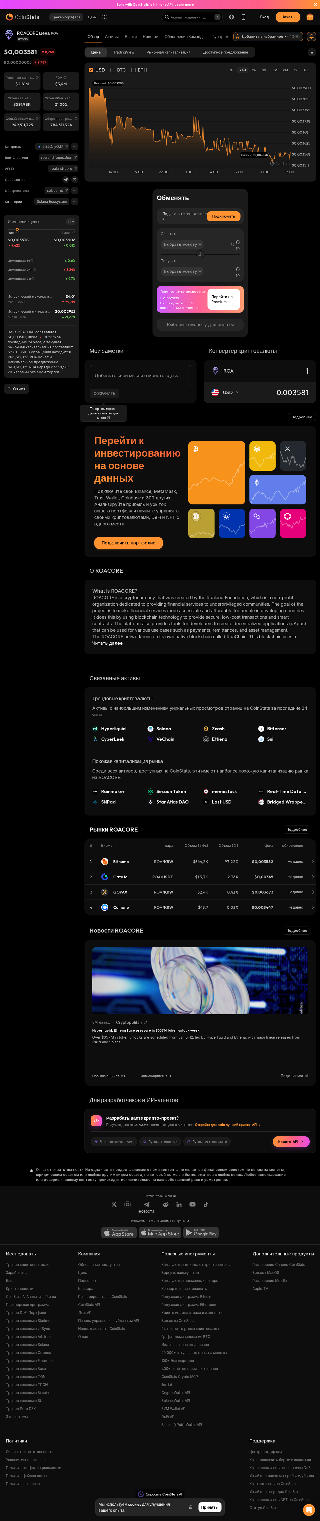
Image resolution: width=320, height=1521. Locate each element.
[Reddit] (165, 1207)
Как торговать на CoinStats (273, 1483)
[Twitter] (74, 179)
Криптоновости (19, 1288)
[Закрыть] (313, 5)
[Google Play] (201, 1232)
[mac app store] (160, 1232)
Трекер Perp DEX (21, 1408)
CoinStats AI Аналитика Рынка (31, 1296)
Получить (169, 261)
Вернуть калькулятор (180, 1272)
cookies (134, 1504)
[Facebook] (206, 1207)
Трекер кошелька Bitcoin (27, 1392)
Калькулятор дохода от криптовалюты (196, 1264)
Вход (264, 17)
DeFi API (168, 1416)
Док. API (85, 1312)
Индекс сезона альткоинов (185, 1344)
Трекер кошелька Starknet (29, 1320)
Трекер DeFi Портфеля (26, 1312)
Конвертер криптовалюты (185, 1288)
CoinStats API (89, 1304)
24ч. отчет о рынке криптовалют (190, 1328)
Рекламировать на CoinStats (102, 1296)
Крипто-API (288, 1141)
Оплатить (169, 234)
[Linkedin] (179, 1207)
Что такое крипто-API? (117, 1142)
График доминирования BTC (186, 1336)
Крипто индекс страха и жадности (192, 1312)
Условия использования (27, 1459)
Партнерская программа (27, 1304)
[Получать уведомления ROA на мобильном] (311, 36)
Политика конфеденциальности (33, 1467)
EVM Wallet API (174, 1408)
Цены (83, 1272)
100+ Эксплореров (178, 1360)
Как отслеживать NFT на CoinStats (279, 1499)
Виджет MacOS (265, 1272)
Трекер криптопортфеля (27, 1264)
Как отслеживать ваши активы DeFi (280, 1467)
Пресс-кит (87, 1280)
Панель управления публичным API (108, 1320)
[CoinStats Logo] (22, 17)
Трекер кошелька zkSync (28, 1328)
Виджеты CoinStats (178, 1320)
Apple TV (260, 1288)
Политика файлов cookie (27, 1475)
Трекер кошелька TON (26, 1376)
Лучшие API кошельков (209, 1142)
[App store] (119, 1232)
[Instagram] (127, 1207)
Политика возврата (23, 1483)
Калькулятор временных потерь (190, 1280)
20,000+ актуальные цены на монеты (194, 1352)
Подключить (223, 216)
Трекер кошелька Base (26, 1368)
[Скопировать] (66, 147)
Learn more (184, 4)
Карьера (85, 1288)
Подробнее (302, 417)
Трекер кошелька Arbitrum (28, 1336)
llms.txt (167, 1384)
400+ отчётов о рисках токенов (190, 1368)
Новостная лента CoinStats (101, 1328)
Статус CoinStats (264, 1507)
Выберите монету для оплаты (200, 324)
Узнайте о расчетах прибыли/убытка (282, 1475)
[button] (66, 147)
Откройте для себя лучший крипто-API (226, 1125)
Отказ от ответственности (30, 1451)
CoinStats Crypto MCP (180, 1376)
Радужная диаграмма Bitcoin (186, 1296)
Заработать (16, 1272)
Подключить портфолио (129, 542)
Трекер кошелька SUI (24, 1400)
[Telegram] (65, 179)
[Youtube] (193, 1207)
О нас (83, 1336)
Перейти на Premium (222, 299)
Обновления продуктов (99, 1264)
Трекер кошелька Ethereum (29, 1360)
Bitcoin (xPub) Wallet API (182, 1424)
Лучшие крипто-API (163, 1142)
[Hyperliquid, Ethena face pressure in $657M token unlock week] (200, 980)
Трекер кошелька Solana (27, 1344)
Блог (10, 1280)
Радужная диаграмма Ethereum (189, 1304)
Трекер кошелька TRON (27, 1384)
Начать (288, 17)
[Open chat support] (309, 1510)
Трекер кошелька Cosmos (28, 1352)
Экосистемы (17, 1416)
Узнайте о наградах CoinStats (275, 1491)
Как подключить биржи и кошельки (280, 1459)
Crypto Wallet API (176, 1392)
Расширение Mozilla (269, 1280)
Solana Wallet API (176, 1400)
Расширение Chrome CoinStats (278, 1264)
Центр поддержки (266, 1451)
